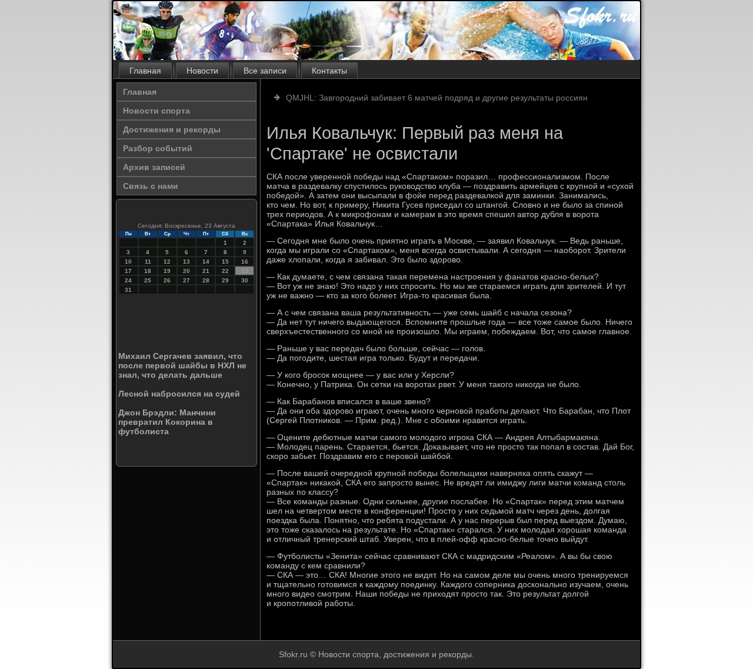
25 (147, 280)
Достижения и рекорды (172, 129)
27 (186, 280)
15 (225, 261)
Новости (202, 70)
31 (128, 290)
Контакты (329, 70)
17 (128, 271)
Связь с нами (150, 186)
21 (205, 271)
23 (244, 271)
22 (225, 271)
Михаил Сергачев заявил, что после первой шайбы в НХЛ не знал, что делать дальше (182, 365)
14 (205, 261)
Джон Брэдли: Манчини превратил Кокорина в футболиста (167, 422)
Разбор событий (157, 148)
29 (225, 280)
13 (186, 261)
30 (244, 280)
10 (128, 261)
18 (147, 271)
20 (186, 271)
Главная (145, 70)
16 (244, 261)
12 (167, 261)
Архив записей (154, 167)
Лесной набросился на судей (179, 393)
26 (167, 280)
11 (148, 261)
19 (167, 271)
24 (128, 280)
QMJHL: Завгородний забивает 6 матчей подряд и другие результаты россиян (437, 97)
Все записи (265, 70)
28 (205, 280)
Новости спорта (156, 110)
